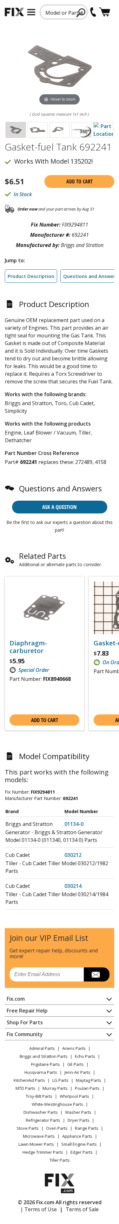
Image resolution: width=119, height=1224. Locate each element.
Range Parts (86, 1128)
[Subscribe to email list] (96, 974)
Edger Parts (81, 1152)
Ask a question (59, 507)
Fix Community (25, 1034)
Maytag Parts (88, 1080)
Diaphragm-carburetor (28, 647)
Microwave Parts (39, 1136)
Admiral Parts (42, 1048)
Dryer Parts (78, 1120)
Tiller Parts (60, 1160)
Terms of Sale (82, 1209)
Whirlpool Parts (74, 1096)
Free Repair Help (27, 1010)
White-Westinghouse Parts (57, 1104)
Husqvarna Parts (40, 1072)
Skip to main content (59, 3)
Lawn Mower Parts (36, 1144)
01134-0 (73, 824)
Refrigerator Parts (43, 1120)
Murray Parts (55, 1088)
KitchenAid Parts (29, 1080)
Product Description (31, 276)
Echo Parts (85, 1056)
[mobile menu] (31, 12)
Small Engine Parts (79, 1144)
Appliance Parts (77, 1136)
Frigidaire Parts (45, 1064)
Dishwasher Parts (40, 1112)
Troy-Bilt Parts (39, 1096)
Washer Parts (78, 1112)
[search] (81, 12)
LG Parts (60, 1080)
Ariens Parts (74, 1048)
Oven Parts (57, 1128)
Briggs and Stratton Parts (44, 1056)
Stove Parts (28, 1128)
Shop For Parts (25, 1022)
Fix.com (16, 998)
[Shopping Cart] (104, 12)
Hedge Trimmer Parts (43, 1152)
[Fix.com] (14, 12)
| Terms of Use (38, 1209)
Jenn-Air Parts (77, 1072)
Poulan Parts (87, 1088)
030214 (73, 885)
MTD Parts (25, 1088)
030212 (73, 854)
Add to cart (79, 181)
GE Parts (75, 1064)
